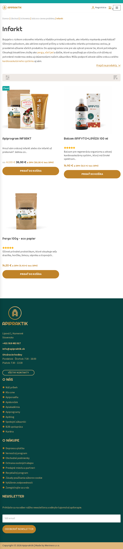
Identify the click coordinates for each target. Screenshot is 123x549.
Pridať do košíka (30, 171)
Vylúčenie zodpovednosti (19, 482)
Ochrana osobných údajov (19, 463)
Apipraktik (28, 545)
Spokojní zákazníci (16, 422)
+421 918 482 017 (11, 343)
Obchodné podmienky (17, 458)
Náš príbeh (11, 387)
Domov (5, 18)
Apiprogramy (13, 412)
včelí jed (49, 52)
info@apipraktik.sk (13, 349)
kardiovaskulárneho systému (18, 61)
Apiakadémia (13, 407)
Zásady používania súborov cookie (24, 478)
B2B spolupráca (14, 427)
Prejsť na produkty (107, 65)
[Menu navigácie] (117, 7)
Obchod (14, 18)
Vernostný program (16, 453)
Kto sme (10, 392)
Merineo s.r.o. (52, 545)
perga (40, 52)
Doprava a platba (15, 448)
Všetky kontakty (18, 372)
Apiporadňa (12, 397)
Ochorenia (25, 18)
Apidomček (12, 402)
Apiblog (10, 417)
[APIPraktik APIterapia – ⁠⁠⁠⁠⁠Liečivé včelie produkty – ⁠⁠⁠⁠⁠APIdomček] (12, 7)
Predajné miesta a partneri (20, 468)
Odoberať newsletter (19, 529)
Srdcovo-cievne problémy (43, 18)
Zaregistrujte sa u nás (17, 487)
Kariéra (10, 431)
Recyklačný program (17, 473)
